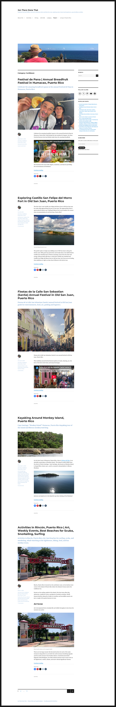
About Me (20, 18)
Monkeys (20, 478)
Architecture (20, 217)
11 (27, 691)
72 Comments (21, 485)
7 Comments (20, 603)
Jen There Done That (28, 10)
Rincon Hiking (21, 599)
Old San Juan (26, 221)
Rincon (24, 597)
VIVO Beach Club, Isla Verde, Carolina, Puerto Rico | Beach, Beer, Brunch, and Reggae (87, 111)
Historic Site (25, 218)
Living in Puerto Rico (65, 18)
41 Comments (21, 226)
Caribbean (24, 140)
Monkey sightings (25, 476)
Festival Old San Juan (22, 365)
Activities (28, 18)
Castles (25, 217)
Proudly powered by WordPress (50, 701)
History (19, 220)
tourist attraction (21, 222)
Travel (55, 18)
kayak (19, 473)
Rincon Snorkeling (25, 601)
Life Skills (42, 18)
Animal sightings (21, 471)
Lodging (49, 18)
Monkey (27, 473)
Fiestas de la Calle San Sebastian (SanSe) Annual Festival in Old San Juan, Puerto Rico (46, 295)
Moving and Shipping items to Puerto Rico (88, 125)
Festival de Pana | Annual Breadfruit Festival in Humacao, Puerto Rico (43, 81)
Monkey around (21, 475)
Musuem (23, 220)
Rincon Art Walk (25, 598)
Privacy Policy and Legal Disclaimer (35, 701)
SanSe (22, 368)
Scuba (21, 595)
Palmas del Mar (66, 460)
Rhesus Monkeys (21, 482)
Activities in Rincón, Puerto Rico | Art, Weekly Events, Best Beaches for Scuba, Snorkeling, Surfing (46, 531)
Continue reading (38, 170)
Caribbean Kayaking (22, 472)
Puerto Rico (20, 142)
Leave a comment (22, 145)
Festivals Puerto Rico (22, 144)
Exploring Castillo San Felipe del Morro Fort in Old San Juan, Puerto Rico (45, 199)
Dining (36, 18)
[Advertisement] (58, 32)
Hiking (22, 593)
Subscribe (82, 147)
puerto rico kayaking (24, 480)
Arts (23, 592)
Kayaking (23, 473)
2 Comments (20, 370)
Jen (18, 137)
